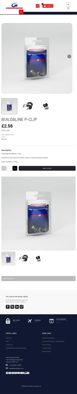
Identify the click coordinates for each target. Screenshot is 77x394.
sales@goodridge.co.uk (16, 368)
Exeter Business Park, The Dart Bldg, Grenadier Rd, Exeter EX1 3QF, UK (14, 359)
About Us (9, 338)
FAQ (7, 341)
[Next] (69, 56)
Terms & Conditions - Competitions (53, 341)
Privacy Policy (46, 345)
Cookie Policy (46, 348)
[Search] (21, 12)
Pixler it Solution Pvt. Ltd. (49, 386)
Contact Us (9, 345)
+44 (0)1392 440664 (15, 365)
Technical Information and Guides (16, 348)
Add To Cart (47, 168)
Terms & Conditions (48, 338)
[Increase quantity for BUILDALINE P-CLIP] (14, 168)
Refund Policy (46, 351)
